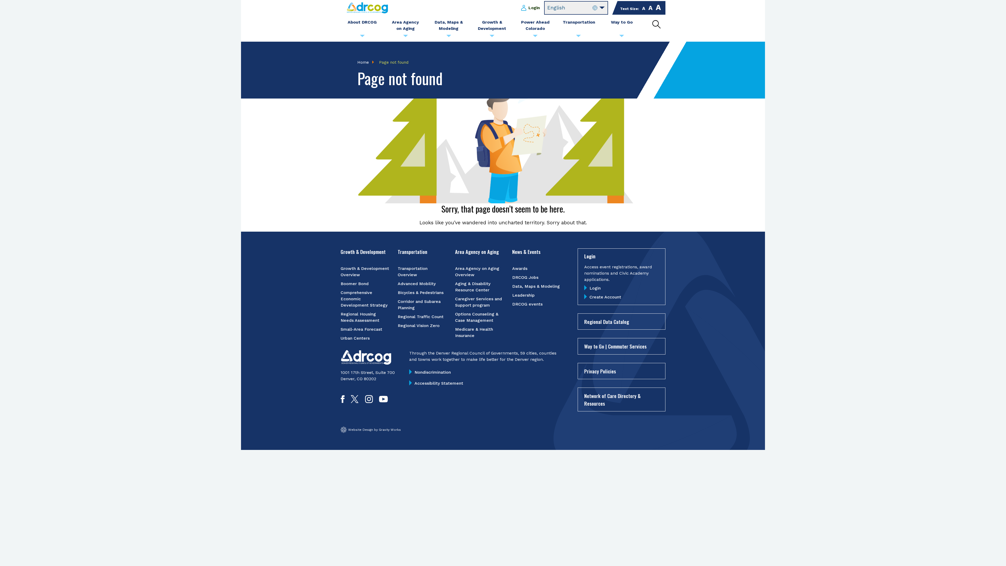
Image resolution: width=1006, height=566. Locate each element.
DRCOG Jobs (525, 277)
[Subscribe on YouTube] (383, 401)
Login (534, 7)
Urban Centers (355, 338)
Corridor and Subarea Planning (419, 304)
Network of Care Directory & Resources (612, 399)
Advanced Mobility (417, 283)
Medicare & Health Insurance (474, 332)
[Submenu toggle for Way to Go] (622, 37)
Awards (519, 268)
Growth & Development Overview (365, 271)
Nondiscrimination (432, 372)
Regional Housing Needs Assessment (360, 317)
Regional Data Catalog (606, 321)
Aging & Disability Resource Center (472, 286)
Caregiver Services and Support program (478, 302)
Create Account (605, 297)
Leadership (523, 295)
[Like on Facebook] (343, 401)
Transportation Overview (413, 271)
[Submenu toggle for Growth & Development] (492, 37)
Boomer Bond (355, 283)
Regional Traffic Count (421, 316)
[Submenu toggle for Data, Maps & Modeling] (449, 37)
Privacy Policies (600, 371)
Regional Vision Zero (419, 325)
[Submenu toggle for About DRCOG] (362, 37)
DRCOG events (527, 304)
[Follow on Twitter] (354, 401)
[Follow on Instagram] (369, 401)
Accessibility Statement (438, 383)
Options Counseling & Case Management (476, 317)
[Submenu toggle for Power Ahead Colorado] (535, 37)
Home (363, 62)
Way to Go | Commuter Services (615, 346)
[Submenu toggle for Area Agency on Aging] (405, 37)
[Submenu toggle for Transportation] (578, 37)
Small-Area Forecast (361, 329)
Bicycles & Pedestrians (421, 292)
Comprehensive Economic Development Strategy (364, 299)
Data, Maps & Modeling (536, 286)
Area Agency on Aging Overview (477, 271)
